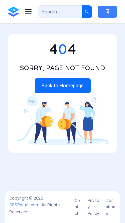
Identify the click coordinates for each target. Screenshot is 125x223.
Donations (110, 207)
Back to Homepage (63, 86)
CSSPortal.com (23, 204)
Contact (78, 207)
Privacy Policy (93, 207)
